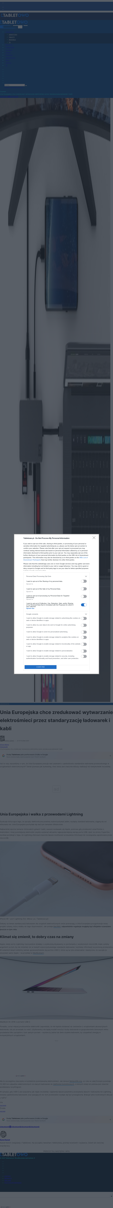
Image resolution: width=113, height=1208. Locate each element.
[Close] (95, 538)
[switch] (84, 581)
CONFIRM (41, 667)
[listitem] (56, 576)
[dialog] (56, 604)
